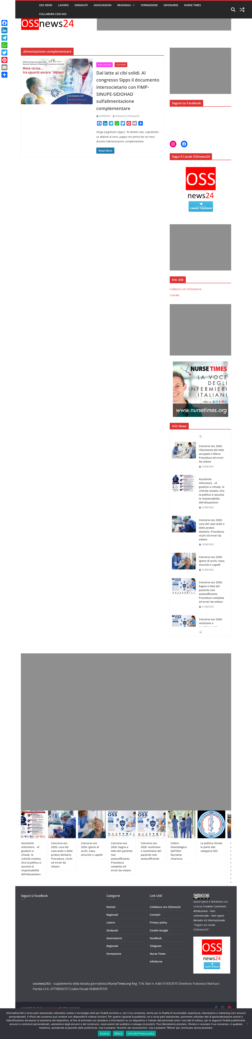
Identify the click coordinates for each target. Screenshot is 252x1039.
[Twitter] (4, 52)
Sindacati (81, 5)
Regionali (124, 5)
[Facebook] (4, 23)
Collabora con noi (52, 14)
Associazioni (102, 5)
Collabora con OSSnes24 (165, 907)
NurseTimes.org (119, 984)
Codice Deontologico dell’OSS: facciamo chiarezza (211, 623)
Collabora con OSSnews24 (185, 289)
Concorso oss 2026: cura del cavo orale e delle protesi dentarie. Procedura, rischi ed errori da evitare (212, 496)
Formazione (149, 5)
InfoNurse (171, 5)
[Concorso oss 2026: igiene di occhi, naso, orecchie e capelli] (184, 528)
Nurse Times (192, 5)
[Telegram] (4, 37)
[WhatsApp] (4, 45)
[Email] (4, 67)
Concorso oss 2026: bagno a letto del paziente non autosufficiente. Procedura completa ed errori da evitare (211, 558)
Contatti (174, 295)
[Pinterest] (4, 60)
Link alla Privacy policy (141, 1033)
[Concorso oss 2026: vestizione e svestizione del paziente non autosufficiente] (184, 590)
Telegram (155, 946)
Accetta (104, 1033)
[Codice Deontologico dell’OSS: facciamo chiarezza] (184, 623)
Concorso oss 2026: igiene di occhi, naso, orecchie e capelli (212, 527)
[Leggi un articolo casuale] (242, 9)
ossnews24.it (42, 984)
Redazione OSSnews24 (127, 116)
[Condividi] (4, 74)
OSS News (45, 5)
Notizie (110, 907)
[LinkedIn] (4, 30)
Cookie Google (159, 930)
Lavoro (63, 5)
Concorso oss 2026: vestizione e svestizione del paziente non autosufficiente (210, 593)
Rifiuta (118, 1033)
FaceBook (156, 938)
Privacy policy (158, 922)
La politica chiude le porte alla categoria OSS (191, 847)
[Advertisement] (164, 22)
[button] (133, 5)
